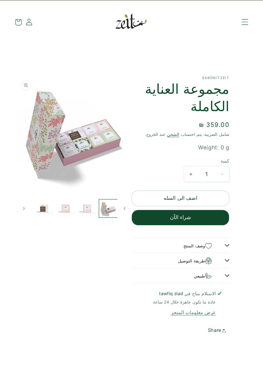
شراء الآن (180, 217)
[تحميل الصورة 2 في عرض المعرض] (87, 208)
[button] (244, 22)
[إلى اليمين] (24, 208)
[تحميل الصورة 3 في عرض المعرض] (65, 208)
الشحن (173, 134)
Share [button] (215, 330)
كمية (225, 160)
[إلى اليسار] (124, 208)
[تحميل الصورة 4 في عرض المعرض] (44, 208)
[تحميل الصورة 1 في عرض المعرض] (108, 208)
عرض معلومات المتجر (193, 312)
